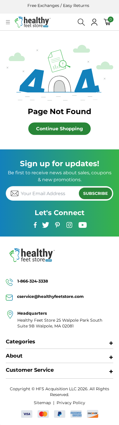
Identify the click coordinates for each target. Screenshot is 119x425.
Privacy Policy (71, 402)
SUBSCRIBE (95, 193)
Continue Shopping (59, 128)
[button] (8, 22)
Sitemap (42, 402)
